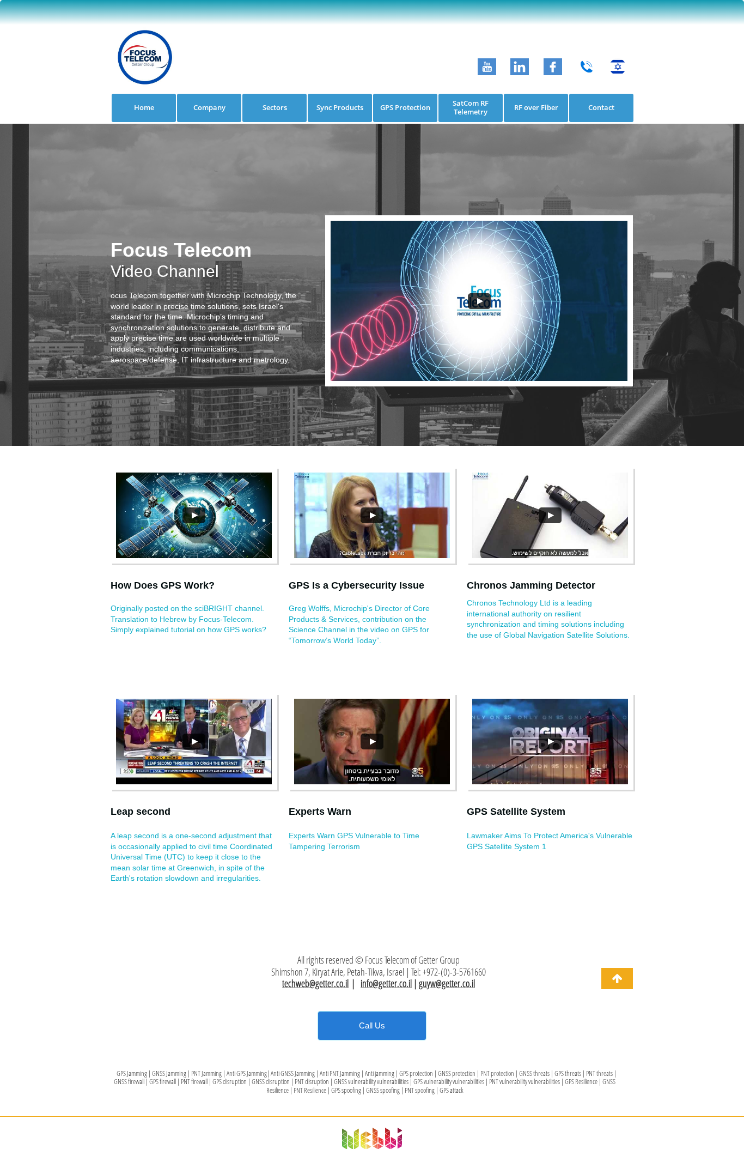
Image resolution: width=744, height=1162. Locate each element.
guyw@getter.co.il (447, 983)
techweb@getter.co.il (315, 983)
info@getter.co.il (386, 983)
